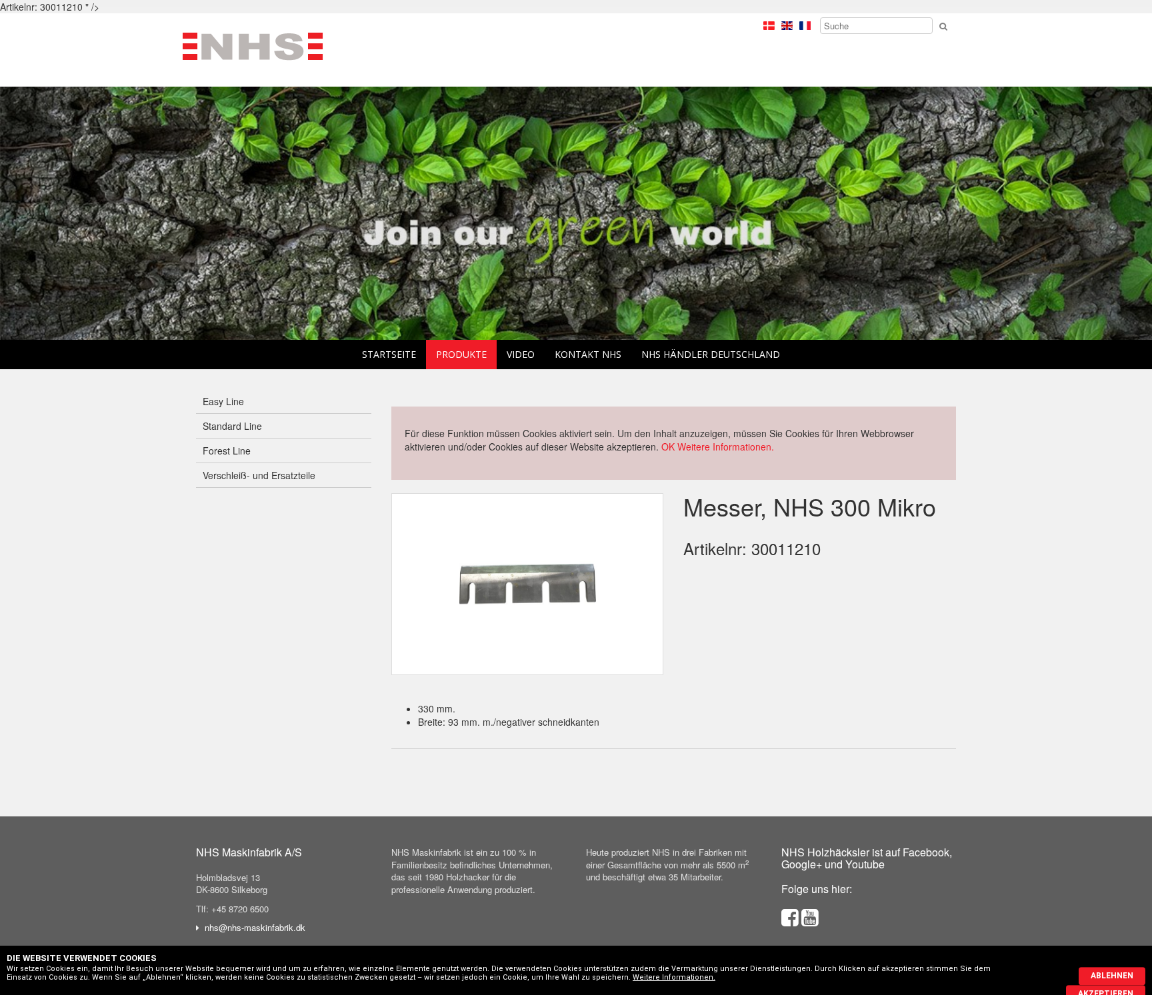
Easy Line (223, 401)
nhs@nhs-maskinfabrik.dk (255, 927)
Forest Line (227, 450)
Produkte (461, 354)
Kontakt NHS (588, 354)
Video (521, 354)
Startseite (389, 354)
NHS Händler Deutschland (710, 354)
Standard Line (232, 426)
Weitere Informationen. (725, 446)
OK (668, 446)
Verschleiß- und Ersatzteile (259, 475)
